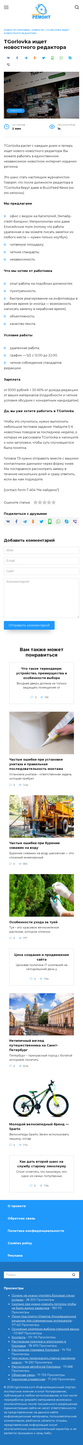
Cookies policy (20, 1243)
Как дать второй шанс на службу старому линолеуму (41, 1164)
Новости (38, 30)
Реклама (15, 1255)
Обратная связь (21, 1218)
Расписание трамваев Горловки (35, 1350)
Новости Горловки (17, 30)
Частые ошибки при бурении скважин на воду (34, 845)
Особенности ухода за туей (33, 922)
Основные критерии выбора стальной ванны (45, 1329)
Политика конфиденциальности (36, 1231)
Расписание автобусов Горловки (36, 1366)
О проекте (17, 1206)
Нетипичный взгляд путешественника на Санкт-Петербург (33, 1045)
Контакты (18, 1337)
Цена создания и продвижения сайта (41, 957)
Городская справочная (28, 1379)
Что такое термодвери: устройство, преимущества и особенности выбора (41, 673)
